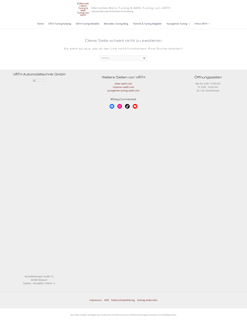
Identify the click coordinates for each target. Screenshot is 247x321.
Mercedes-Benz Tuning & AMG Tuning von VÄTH (130, 7)
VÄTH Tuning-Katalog (59, 23)
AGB (106, 300)
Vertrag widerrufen (147, 300)
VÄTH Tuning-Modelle (87, 23)
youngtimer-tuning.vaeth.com (123, 90)
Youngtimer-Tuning (176, 23)
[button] (188, 24)
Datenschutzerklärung (123, 300)
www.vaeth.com (123, 83)
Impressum (96, 300)
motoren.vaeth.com (123, 87)
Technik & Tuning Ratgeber (147, 23)
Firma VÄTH (201, 23)
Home (40, 23)
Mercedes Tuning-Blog (116, 23)
